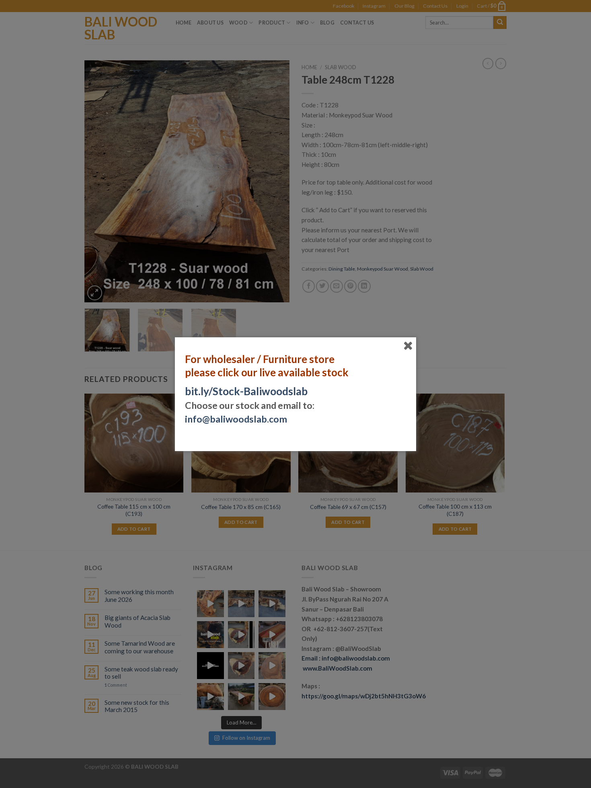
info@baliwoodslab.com (236, 419)
